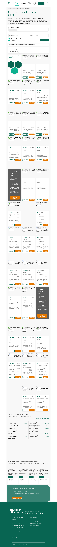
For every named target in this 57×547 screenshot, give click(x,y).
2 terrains (47, 422)
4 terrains (26, 422)
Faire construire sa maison (35, 520)
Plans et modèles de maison (35, 523)
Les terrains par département (18, 523)
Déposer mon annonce (17, 498)
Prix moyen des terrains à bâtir (18, 525)
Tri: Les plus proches (14, 51)
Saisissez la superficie (34, 35)
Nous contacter (15, 534)
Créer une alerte (35, 40)
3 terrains (47, 435)
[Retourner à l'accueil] (17, 511)
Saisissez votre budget (13, 35)
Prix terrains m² (34, 3)
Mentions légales (15, 535)
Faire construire (29, 3)
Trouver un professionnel (14, 198)
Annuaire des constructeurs (17, 527)
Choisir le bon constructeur (35, 525)
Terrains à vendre (17, 3)
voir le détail (25, 77)
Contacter (32, 77)
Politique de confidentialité (17, 537)
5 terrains (47, 433)
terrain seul (13, 40)
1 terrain (26, 425)
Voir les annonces (44, 40)
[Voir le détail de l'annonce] (28, 67)
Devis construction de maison (35, 521)
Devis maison (46, 3)
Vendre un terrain (41, 3)
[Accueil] (11, 3)
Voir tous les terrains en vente (18, 522)
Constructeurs (23, 3)
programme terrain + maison (17, 38)
